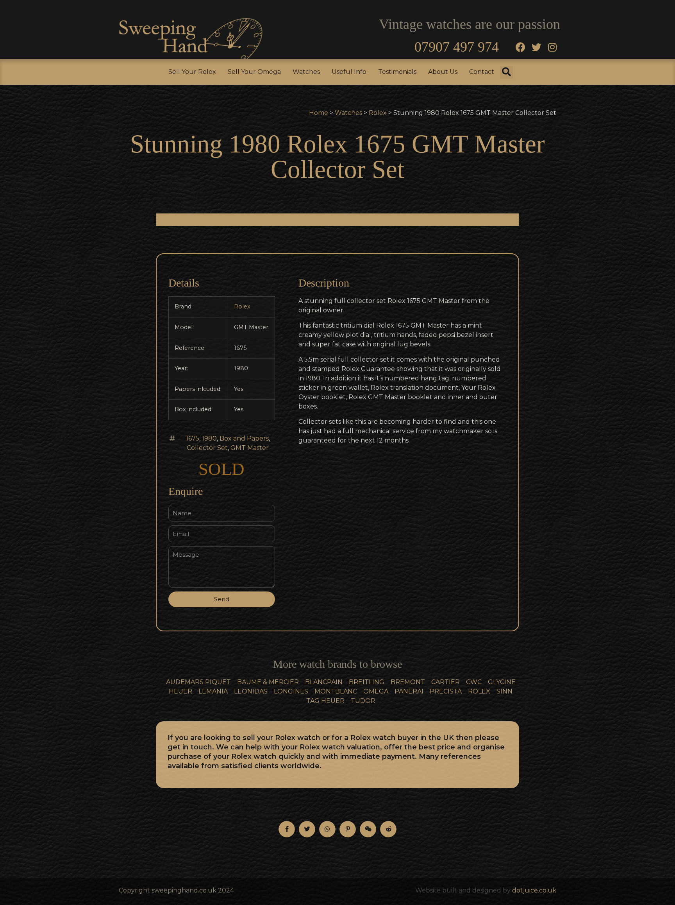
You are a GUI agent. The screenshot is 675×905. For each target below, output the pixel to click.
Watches (306, 71)
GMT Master (249, 448)
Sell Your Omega (254, 71)
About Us (442, 71)
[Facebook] (520, 47)
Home (318, 112)
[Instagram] (552, 47)
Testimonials (397, 71)
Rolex (378, 112)
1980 (209, 438)
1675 (192, 438)
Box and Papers (244, 438)
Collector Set (207, 448)
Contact (481, 71)
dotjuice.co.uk (534, 890)
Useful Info (349, 71)
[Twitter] (536, 47)
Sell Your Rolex (192, 71)
